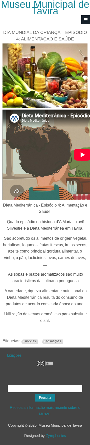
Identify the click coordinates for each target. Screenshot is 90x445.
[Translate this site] (40, 365)
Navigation (85, 19)
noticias (30, 341)
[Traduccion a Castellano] (49, 365)
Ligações (14, 355)
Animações (53, 341)
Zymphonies (56, 435)
